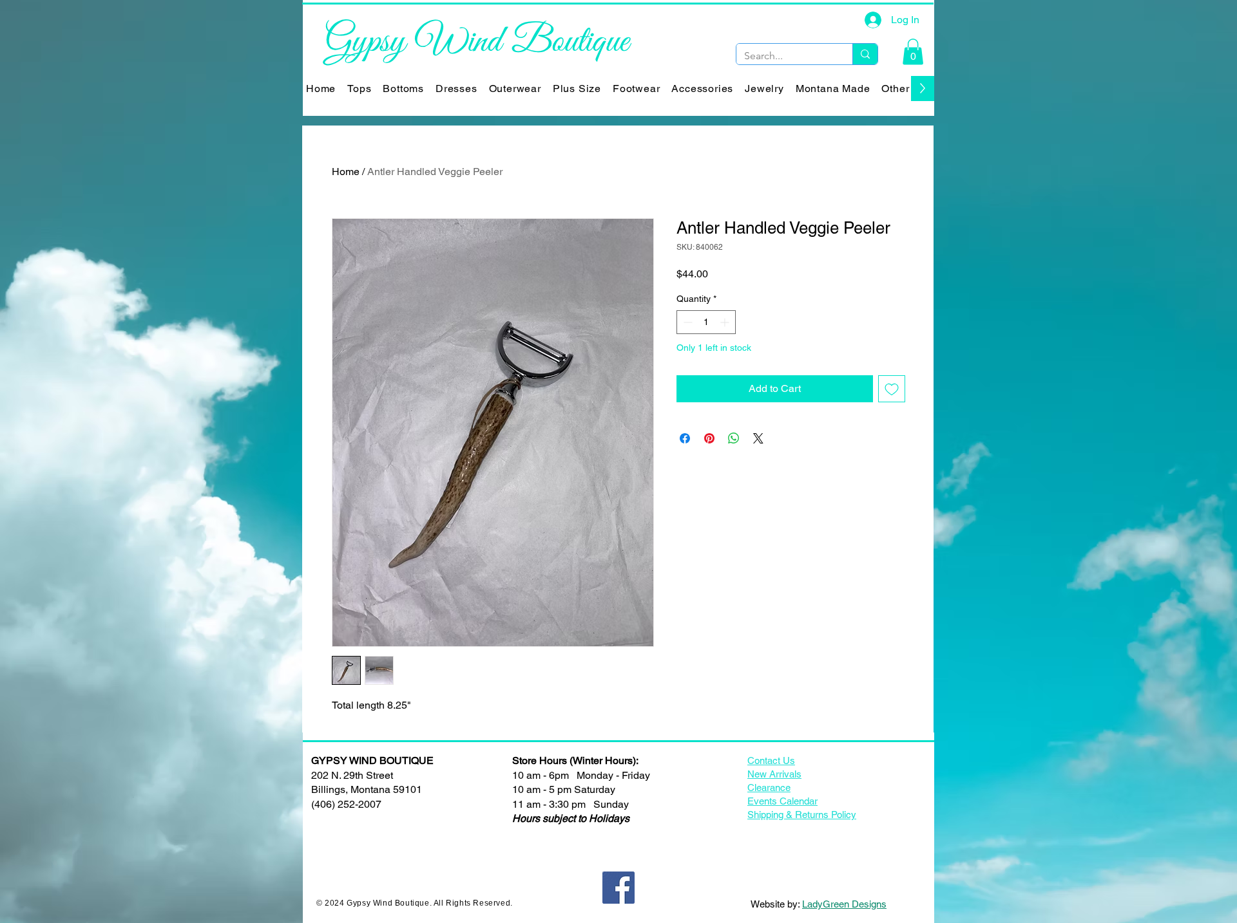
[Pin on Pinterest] (709, 438)
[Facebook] (618, 888)
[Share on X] (758, 438)
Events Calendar (782, 801)
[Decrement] (686, 322)
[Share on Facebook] (685, 438)
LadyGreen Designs (844, 904)
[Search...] (864, 54)
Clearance (769, 787)
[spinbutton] (706, 322)
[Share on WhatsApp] (734, 438)
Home (346, 171)
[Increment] (726, 322)
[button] (913, 52)
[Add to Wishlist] (891, 388)
